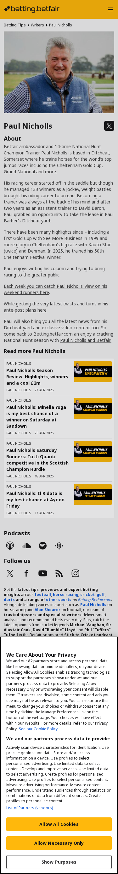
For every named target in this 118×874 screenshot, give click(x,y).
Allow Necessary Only (59, 843)
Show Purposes (59, 862)
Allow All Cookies (58, 824)
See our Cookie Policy (38, 729)
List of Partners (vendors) (29, 807)
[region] (59, 755)
